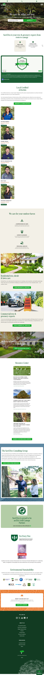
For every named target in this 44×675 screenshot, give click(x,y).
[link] (19, 618)
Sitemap (22, 657)
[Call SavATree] (21, 1)
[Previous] (39, 71)
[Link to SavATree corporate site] (3, 4)
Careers (22, 630)
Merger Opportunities (22, 629)
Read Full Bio (4, 125)
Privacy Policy (22, 632)
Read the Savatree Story (22, 348)
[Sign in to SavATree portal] (36, 1)
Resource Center (22, 644)
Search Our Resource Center (22, 439)
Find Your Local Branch (22, 627)
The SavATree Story (22, 625)
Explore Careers (22, 604)
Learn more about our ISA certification (21, 525)
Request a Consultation (39, 673)
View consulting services (11, 463)
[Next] (41, 71)
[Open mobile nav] (42, 4)
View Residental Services (22, 287)
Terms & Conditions (22, 634)
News (22, 646)
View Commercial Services (22, 325)
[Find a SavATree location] (7, 1)
